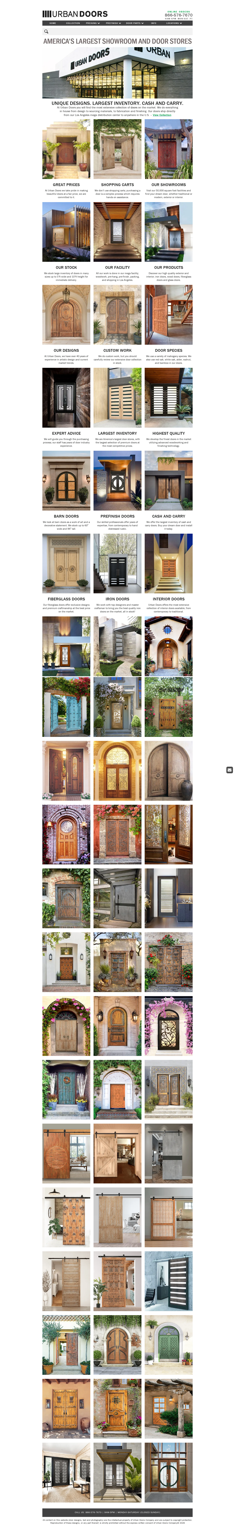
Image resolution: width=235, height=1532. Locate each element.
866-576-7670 (94, 1512)
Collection (73, 23)
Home (53, 23)
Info (153, 23)
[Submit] (45, 31)
